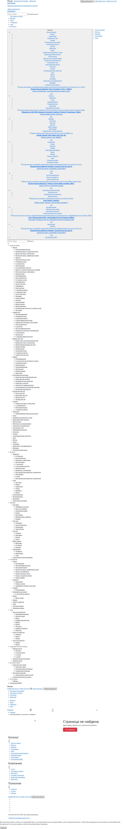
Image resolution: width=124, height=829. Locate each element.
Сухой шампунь (52, 102)
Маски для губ (20, 397)
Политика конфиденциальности (19, 818)
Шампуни (52, 98)
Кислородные (19, 274)
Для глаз (52, 123)
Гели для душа (20, 616)
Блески (17, 537)
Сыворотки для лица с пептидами (26, 322)
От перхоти (19, 456)
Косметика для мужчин (23, 389)
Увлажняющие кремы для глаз (25, 345)
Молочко (18, 630)
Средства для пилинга (22, 379)
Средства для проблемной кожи (26, 377)
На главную (70, 729)
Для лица (53, 121)
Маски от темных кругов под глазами (27, 270)
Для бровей (52, 129)
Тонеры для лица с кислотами (25, 403)
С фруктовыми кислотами (23, 320)
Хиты (12, 20)
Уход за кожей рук (53, 179)
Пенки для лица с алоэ (22, 574)
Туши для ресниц (21, 525)
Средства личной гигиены (51, 190)
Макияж (51, 119)
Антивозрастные (20, 262)
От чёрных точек (21, 280)
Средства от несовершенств (52, 81)
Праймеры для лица (22, 507)
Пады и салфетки (52, 156)
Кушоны (18, 547)
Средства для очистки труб (24, 675)
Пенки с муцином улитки (23, 576)
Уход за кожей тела (52, 175)
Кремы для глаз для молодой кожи (26, 341)
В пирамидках (20, 590)
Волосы (51, 96)
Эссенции (52, 79)
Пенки (53, 144)
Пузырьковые (20, 302)
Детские (18, 651)
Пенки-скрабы (20, 578)
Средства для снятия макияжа (52, 131)
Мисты (52, 75)
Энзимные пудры (52, 162)
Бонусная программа (21, 1)
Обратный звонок (87, 1)
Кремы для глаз (52, 38)
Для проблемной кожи (22, 249)
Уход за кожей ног (53, 177)
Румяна (17, 519)
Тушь (17, 555)
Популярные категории (52, 42)
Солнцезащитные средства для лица (27, 387)
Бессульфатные (20, 458)
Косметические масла (52, 85)
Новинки (14, 22)
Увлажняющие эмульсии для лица (26, 414)
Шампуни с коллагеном (23, 470)
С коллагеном (19, 264)
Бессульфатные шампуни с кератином (28, 472)
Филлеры (53, 83)
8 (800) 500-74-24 (99, 1)
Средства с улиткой (21, 383)
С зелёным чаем (20, 292)
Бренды (12, 18)
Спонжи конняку (52, 160)
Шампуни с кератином (22, 460)
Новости (14, 789)
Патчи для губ (20, 393)
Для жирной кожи (21, 407)
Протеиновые (20, 266)
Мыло (52, 152)
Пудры (17, 513)
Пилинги (52, 146)
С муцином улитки (21, 290)
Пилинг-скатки (20, 584)
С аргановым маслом (22, 466)
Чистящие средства (52, 211)
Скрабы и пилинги (21, 628)
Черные (18, 258)
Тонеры (52, 46)
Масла (17, 493)
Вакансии (33, 1)
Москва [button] (10, 1)
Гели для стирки (20, 667)
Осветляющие (20, 365)
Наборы (52, 226)
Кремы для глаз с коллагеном (25, 343)
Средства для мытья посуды (52, 213)
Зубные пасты (52, 192)
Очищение (51, 142)
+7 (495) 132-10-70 (111, 1)
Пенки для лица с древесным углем (27, 570)
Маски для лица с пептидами (25, 272)
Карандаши (19, 527)
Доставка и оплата (16, 693)
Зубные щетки (52, 196)
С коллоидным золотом (23, 268)
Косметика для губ (52, 44)
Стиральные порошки (22, 671)
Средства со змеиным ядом (24, 385)
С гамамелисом (20, 405)
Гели (52, 73)
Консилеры (19, 515)
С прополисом (20, 653)
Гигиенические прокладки (52, 194)
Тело (51, 173)
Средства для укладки (52, 108)
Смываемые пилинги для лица (25, 586)
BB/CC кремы (52, 127)
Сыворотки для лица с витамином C (27, 330)
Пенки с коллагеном (22, 572)
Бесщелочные (20, 468)
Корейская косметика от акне (52, 52)
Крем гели (18, 373)
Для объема (19, 474)
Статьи (13, 791)
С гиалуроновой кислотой (24, 337)
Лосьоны (53, 67)
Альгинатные (19, 288)
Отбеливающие (20, 276)
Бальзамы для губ (21, 395)
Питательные (19, 349)
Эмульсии (52, 48)
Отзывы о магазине (17, 775)
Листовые (18, 310)
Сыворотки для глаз (22, 355)
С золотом (18, 326)
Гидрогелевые (20, 298)
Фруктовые (19, 582)
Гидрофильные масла (52, 65)
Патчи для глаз (20, 284)
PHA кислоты (52, 56)
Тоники (52, 69)
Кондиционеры (52, 104)
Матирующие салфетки (23, 517)
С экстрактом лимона (22, 594)
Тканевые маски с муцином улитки (26, 251)
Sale (11, 24)
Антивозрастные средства (24, 381)
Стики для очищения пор (52, 60)
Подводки (18, 523)
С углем (17, 657)
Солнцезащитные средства (53, 71)
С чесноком (19, 464)
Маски (52, 34)
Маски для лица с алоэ (22, 260)
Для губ (52, 125)
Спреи (53, 77)
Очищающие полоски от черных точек (28, 308)
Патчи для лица (20, 294)
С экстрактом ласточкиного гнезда (26, 361)
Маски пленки (20, 304)
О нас (13, 769)
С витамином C (20, 282)
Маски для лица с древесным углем (27, 256)
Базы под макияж (21, 509)
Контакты (13, 26)
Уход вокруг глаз (52, 62)
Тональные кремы (21, 511)
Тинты (17, 539)
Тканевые (18, 296)
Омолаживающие (21, 314)
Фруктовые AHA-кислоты (52, 54)
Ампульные (19, 335)
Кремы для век (20, 347)
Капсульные (19, 369)
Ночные (18, 300)
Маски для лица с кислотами (24, 253)
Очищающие (19, 563)
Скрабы (52, 148)
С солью (18, 655)
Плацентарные (20, 371)
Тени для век (19, 529)
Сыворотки (52, 36)
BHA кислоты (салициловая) (52, 58)
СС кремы (18, 545)
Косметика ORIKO (51, 237)
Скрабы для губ (20, 399)
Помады (18, 533)
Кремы (52, 40)
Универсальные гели (22, 620)
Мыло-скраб (19, 598)
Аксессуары (51, 224)
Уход (52, 100)
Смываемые (19, 286)
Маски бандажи (20, 306)
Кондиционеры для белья (23, 669)
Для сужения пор (21, 278)
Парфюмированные (22, 614)
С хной (17, 476)
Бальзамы (52, 106)
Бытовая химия (51, 207)
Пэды (52, 50)
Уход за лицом (51, 32)
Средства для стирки (52, 209)
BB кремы (18, 543)
